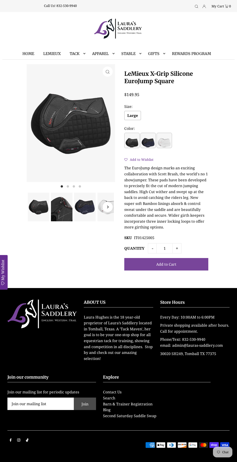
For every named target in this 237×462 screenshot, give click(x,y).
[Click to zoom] (108, 72)
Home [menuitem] (28, 53)
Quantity (134, 248)
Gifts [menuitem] (153, 53)
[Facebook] (11, 441)
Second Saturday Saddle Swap (129, 415)
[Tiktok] (27, 441)
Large (132, 115)
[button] (138, 159)
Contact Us (112, 392)
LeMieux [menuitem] (52, 53)
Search (109, 398)
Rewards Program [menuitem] (191, 53)
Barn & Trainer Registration (128, 404)
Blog (107, 409)
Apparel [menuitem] (100, 53)
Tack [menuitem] (75, 53)
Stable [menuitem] (128, 53)
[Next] (108, 207)
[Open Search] (196, 6)
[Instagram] (18, 441)
